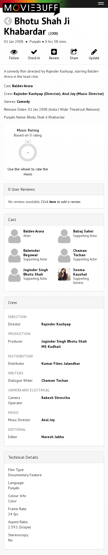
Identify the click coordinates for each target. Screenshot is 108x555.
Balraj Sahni (83, 231)
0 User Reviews (21, 189)
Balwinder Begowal (31, 252)
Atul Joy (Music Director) (83, 93)
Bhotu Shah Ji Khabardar (37, 26)
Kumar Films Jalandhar (60, 363)
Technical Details (23, 457)
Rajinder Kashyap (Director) (37, 93)
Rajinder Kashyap (56, 324)
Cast (12, 219)
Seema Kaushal (80, 272)
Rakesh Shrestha (55, 397)
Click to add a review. (61, 201)
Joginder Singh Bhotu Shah (35, 272)
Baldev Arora (22, 85)
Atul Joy (48, 419)
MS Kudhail (51, 346)
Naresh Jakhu (52, 436)
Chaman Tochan (80, 252)
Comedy (23, 101)
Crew (12, 302)
